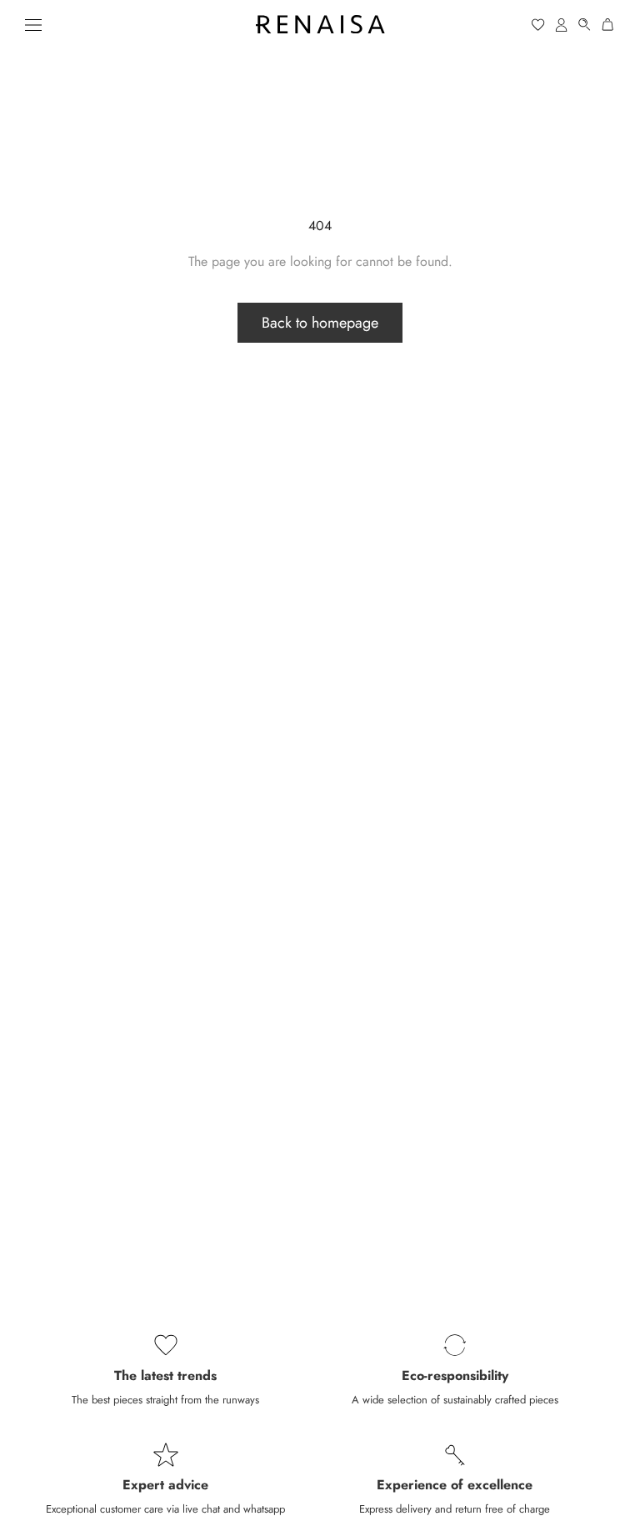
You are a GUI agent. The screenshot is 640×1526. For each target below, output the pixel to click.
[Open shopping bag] (608, 25)
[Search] (585, 25)
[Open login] (561, 25)
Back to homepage (320, 323)
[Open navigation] (33, 24)
